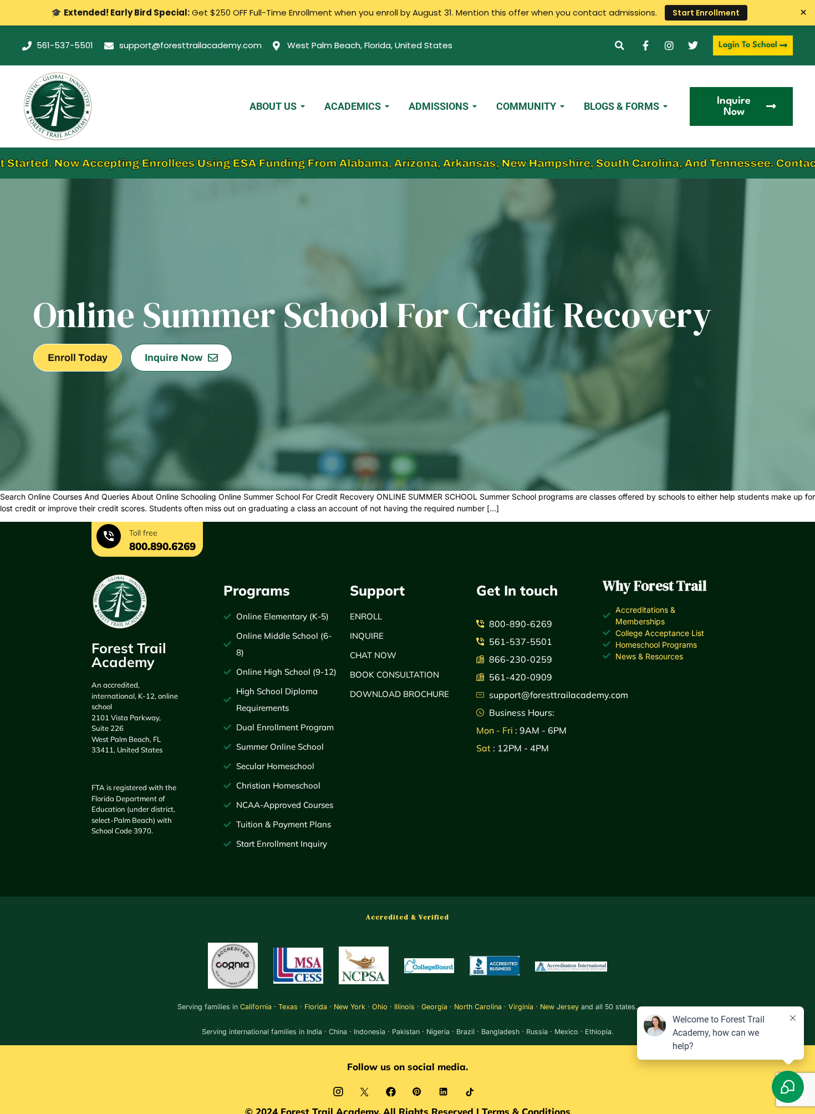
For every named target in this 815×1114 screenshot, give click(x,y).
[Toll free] (108, 538)
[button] (619, 46)
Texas (288, 1007)
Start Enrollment (706, 12)
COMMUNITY (526, 106)
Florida (315, 1007)
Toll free (143, 533)
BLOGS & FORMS (621, 106)
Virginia (520, 1007)
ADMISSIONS (438, 106)
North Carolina (478, 1007)
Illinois (404, 1007)
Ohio (380, 1007)
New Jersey (559, 1007)
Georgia (434, 1007)
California (256, 1007)
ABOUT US (273, 106)
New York (349, 1007)
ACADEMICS (352, 106)
